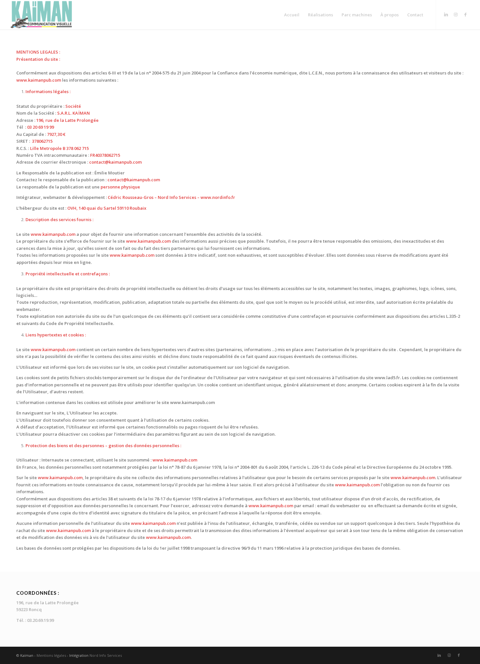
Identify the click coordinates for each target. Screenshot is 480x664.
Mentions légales (51, 655)
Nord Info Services (105, 655)
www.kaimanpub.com (38, 80)
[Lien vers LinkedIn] (446, 14)
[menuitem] (292, 14)
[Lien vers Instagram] (456, 14)
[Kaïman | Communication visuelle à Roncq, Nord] (41, 14)
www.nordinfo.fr (217, 197)
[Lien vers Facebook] (466, 14)
